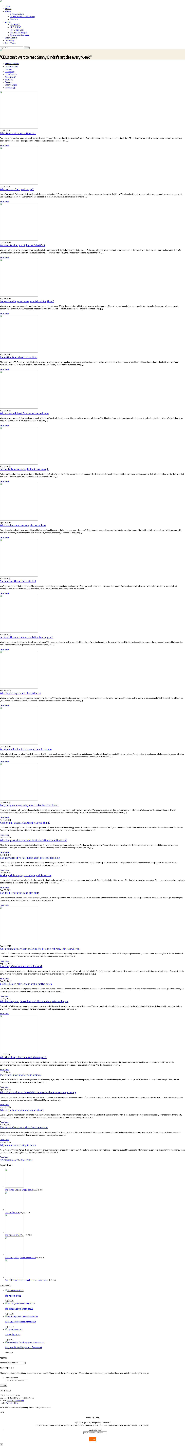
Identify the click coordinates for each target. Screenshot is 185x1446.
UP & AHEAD (15, 27)
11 (21, 1159)
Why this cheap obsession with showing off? (23, 1057)
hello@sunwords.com (15, 1400)
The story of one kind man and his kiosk (21, 966)
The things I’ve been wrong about (19, 1189)
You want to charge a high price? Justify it (22, 245)
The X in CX (15, 24)
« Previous (4, 1159)
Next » (30, 1159)
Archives (3, 1362)
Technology (10, 87)
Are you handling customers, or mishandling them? (27, 301)
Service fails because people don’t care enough (24, 469)
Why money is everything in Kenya (18, 1145)
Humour (8, 69)
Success (8, 82)
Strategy (9, 79)
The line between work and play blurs (19, 892)
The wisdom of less (13, 1234)
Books (8, 22)
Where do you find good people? (17, 189)
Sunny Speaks (11, 37)
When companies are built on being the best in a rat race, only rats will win (39, 948)
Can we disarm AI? (12, 1212)
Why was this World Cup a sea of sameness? (23, 1347)
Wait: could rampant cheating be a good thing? (25, 822)
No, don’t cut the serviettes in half (18, 581)
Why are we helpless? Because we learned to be (24, 413)
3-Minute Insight (17, 14)
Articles (8, 8)
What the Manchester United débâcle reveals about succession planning (38, 1092)
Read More (4, 145)
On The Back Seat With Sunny (22, 16)
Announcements (12, 63)
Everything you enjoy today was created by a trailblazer (29, 805)
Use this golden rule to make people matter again (26, 983)
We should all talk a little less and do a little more (26, 749)
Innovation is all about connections (18, 357)
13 (26, 1159)
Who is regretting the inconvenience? (20, 1257)
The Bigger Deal (17, 29)
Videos (8, 11)
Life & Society (11, 74)
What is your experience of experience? (20, 693)
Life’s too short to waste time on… (18, 133)
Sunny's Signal (11, 84)
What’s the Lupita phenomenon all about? (22, 1110)
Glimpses (14, 19)
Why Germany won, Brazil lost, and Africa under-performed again (34, 1001)
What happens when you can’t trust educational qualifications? (33, 840)
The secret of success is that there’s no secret (24, 1127)
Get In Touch (10, 43)
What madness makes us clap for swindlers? (23, 525)
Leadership (9, 40)
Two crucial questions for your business (20, 1074)
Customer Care (11, 66)
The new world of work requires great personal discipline (30, 857)
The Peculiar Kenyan (18, 32)
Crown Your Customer (19, 35)
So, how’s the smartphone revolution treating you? (26, 637)
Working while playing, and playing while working (26, 875)
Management (10, 77)
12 (23, 1159)
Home (7, 6)
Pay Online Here (12, 1403)
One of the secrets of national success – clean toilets (26, 1280)
